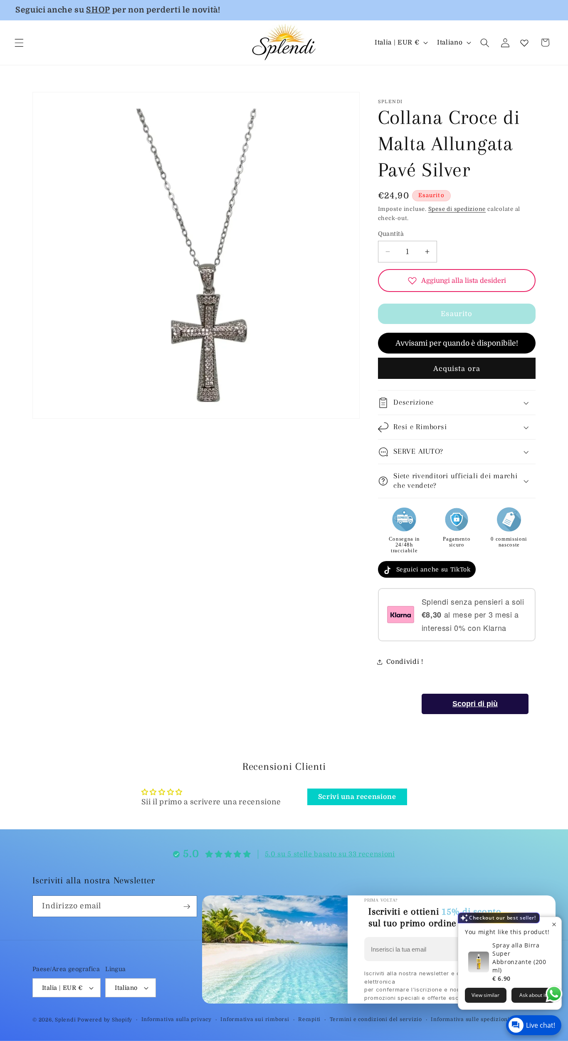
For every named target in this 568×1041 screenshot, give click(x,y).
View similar (485, 995)
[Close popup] (554, 924)
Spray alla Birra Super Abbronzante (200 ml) (519, 957)
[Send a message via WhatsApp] (554, 994)
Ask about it (532, 995)
